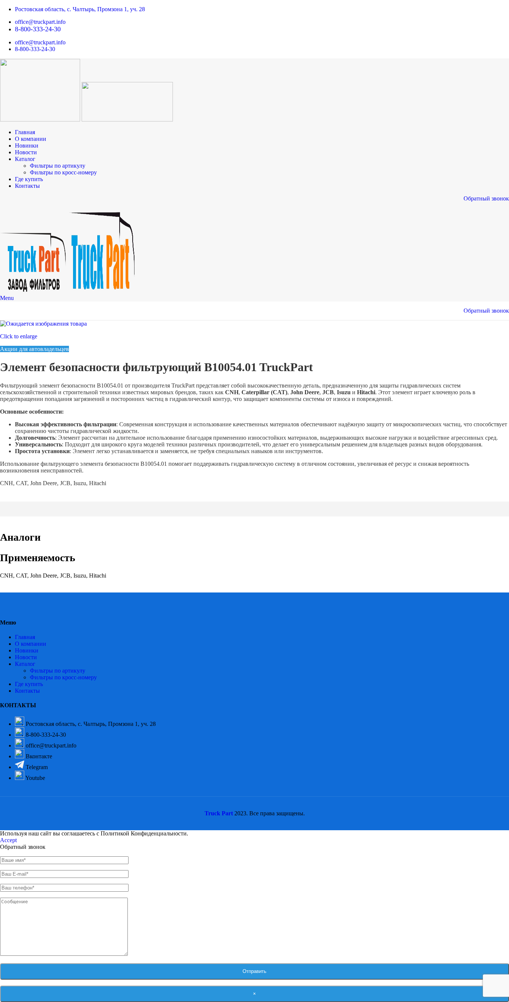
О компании (30, 644)
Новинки (26, 650)
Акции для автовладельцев (34, 349)
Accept (8, 840)
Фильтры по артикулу (57, 165)
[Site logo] (41, 119)
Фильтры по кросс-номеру (63, 172)
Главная (25, 637)
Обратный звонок (486, 198)
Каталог (25, 664)
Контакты (27, 691)
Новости (26, 657)
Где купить (29, 684)
